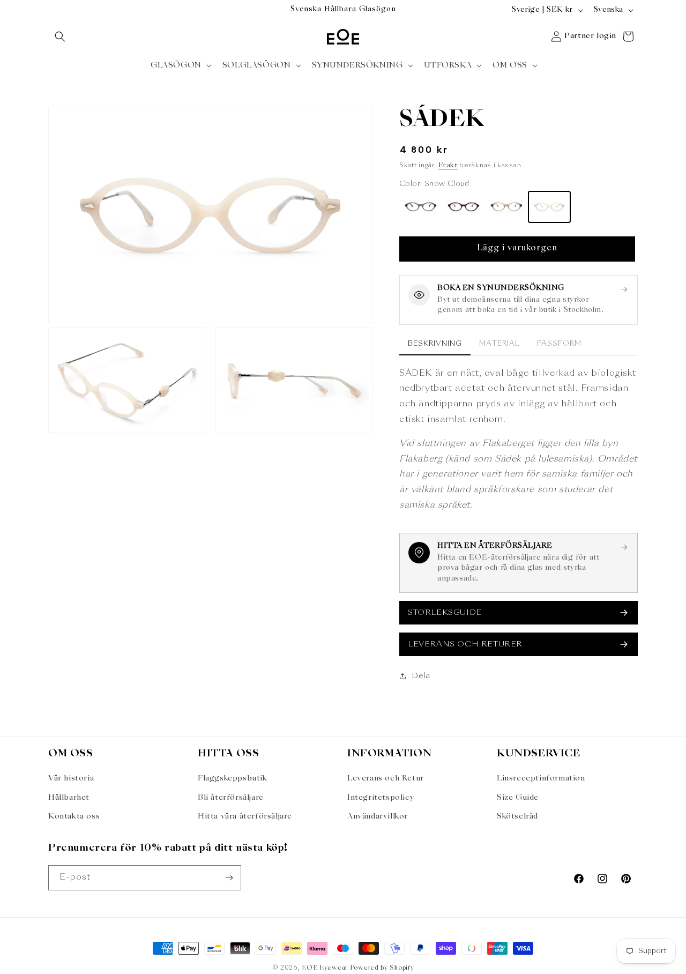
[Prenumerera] (229, 877)
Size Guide (518, 797)
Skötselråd (517, 816)
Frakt (448, 165)
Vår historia (71, 778)
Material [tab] (499, 343)
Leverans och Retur (385, 778)
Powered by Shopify (382, 968)
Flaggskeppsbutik (232, 778)
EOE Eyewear (325, 968)
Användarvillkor (377, 816)
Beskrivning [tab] (435, 343)
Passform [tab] (559, 343)
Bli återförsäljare (231, 797)
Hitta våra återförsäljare (245, 816)
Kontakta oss (74, 816)
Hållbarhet (69, 797)
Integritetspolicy (380, 797)
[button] (60, 36)
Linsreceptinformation (541, 778)
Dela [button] (421, 675)
